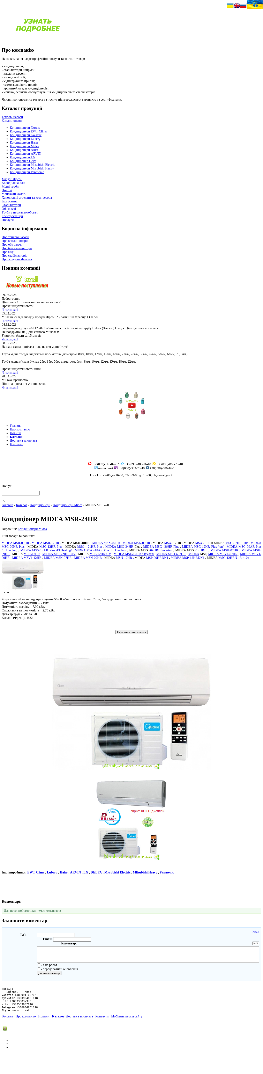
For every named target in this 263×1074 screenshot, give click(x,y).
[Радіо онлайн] (131, 419)
